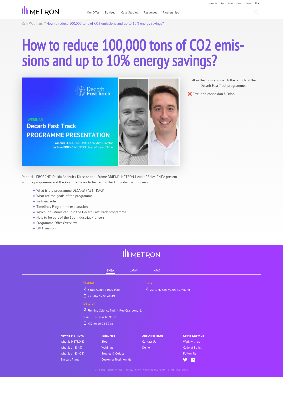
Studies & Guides (112, 353)
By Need (110, 12)
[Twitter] (185, 360)
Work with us (191, 341)
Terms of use (115, 369)
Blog (222, 3)
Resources (150, 12)
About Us (213, 3)
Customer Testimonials (116, 359)
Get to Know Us (193, 336)
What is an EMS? (71, 347)
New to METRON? (72, 336)
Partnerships (171, 12)
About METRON (152, 336)
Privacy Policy (133, 369)
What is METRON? (72, 341)
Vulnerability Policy (154, 369)
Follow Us (189, 353)
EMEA (110, 270)
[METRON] (40, 10)
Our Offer (93, 12)
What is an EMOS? (73, 353)
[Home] (23, 23)
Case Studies (129, 12)
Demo (248, 3)
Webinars (36, 23)
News (230, 3)
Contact (239, 3)
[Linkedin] (193, 360)
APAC (157, 270)
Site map (100, 369)
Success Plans (70, 359)
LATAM (134, 270)
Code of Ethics (192, 347)
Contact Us (149, 341)
